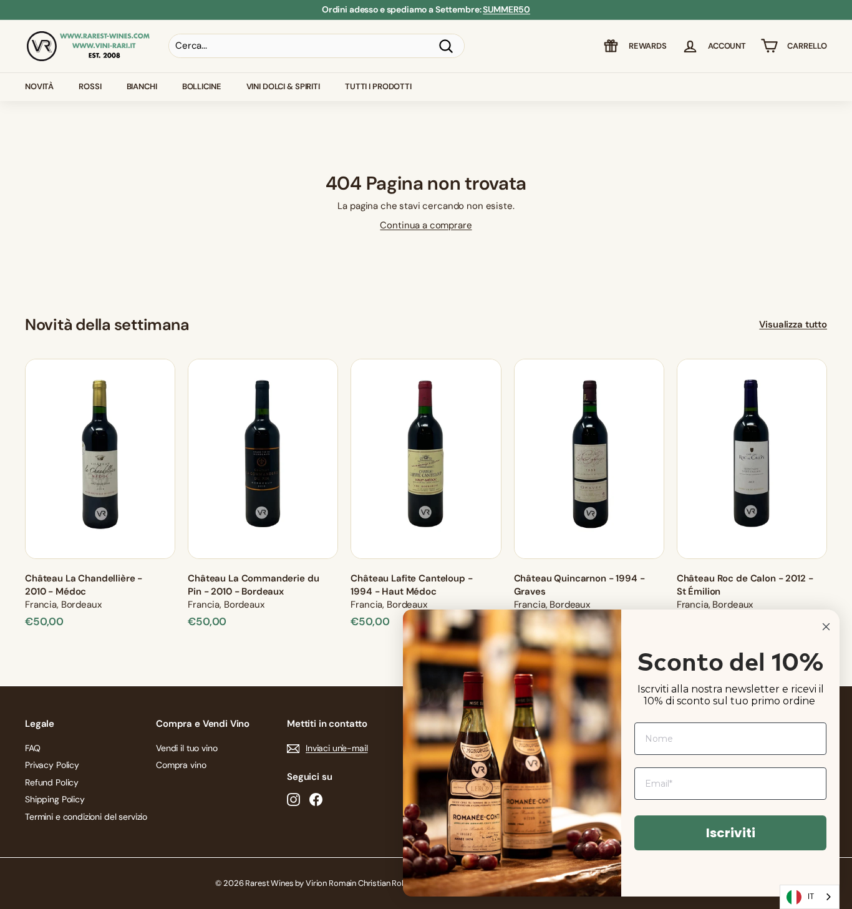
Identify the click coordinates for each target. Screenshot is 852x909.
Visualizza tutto (793, 324)
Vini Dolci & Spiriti (283, 86)
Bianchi (142, 86)
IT (811, 896)
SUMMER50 (506, 9)
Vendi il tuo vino (186, 748)
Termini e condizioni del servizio (86, 816)
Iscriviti (730, 833)
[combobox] (810, 897)
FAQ (33, 748)
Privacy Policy (52, 764)
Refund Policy (52, 782)
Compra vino (181, 764)
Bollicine (201, 86)
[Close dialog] (826, 626)
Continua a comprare (426, 225)
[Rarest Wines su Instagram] (293, 799)
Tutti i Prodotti (378, 86)
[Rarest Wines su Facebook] (315, 799)
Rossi (90, 86)
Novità (39, 86)
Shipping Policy (55, 799)
